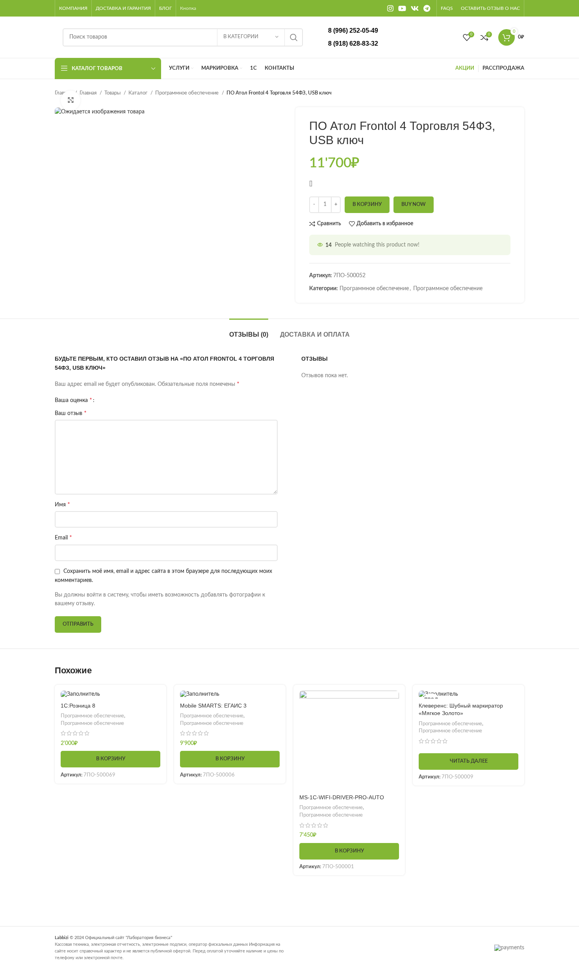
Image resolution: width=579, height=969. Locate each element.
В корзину (367, 204)
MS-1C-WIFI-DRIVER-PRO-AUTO (341, 797)
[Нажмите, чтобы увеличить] (70, 100)
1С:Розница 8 (78, 705)
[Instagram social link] (390, 8)
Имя (62, 504)
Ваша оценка (73, 400)
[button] (110, 759)
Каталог (138, 93)
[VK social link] (414, 8)
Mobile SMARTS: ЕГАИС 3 (213, 705)
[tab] (248, 331)
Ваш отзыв (71, 413)
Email (63, 537)
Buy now (413, 204)
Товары (113, 93)
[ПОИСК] (294, 37)
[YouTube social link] (402, 8)
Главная (89, 93)
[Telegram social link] (426, 8)
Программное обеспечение (187, 93)
